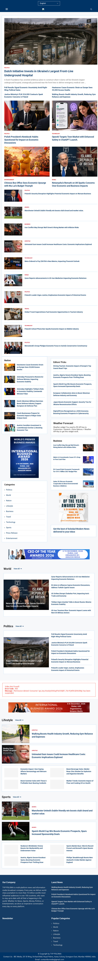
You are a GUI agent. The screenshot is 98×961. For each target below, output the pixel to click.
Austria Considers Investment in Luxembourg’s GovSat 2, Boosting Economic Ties (29, 427)
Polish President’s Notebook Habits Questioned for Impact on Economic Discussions (21, 139)
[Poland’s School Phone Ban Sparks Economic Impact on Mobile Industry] (13, 331)
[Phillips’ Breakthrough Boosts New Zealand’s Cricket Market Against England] (57, 861)
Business (9, 511)
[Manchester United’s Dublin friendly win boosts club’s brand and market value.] (13, 213)
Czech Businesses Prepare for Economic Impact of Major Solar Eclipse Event (29, 415)
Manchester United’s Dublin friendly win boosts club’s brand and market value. (54, 211)
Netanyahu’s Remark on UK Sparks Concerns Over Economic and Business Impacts (25, 604)
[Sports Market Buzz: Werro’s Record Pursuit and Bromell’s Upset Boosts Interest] (57, 849)
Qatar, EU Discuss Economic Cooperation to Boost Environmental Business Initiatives (65, 484)
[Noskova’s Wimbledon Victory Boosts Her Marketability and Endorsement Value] (11, 849)
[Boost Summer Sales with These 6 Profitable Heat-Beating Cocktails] (11, 784)
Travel (8, 517)
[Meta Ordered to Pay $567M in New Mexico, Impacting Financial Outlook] (13, 263)
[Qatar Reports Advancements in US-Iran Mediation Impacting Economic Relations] (13, 280)
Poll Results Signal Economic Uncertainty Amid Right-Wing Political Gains (69, 635)
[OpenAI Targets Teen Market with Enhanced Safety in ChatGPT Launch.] (74, 121)
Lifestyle (9, 506)
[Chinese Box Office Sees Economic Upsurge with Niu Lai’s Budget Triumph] (27, 167)
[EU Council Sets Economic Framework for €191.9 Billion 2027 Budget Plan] (88, 472)
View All (17, 569)
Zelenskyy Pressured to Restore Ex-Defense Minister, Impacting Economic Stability (30, 379)
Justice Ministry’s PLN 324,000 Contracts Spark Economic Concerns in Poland (69, 644)
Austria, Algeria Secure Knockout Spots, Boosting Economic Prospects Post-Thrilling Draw (33, 860)
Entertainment (11, 538)
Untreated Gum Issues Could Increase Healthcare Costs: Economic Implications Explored (58, 244)
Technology (10, 522)
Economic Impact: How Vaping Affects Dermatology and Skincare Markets (33, 771)
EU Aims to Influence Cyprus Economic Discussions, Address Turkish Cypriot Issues (70, 586)
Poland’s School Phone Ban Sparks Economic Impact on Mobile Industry (52, 329)
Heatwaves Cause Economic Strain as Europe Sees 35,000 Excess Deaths (30, 367)
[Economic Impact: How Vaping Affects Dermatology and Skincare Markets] (11, 772)
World (8, 495)
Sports (8, 527)
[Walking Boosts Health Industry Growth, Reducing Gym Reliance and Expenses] (15, 734)
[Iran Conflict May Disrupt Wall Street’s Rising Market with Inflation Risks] (13, 229)
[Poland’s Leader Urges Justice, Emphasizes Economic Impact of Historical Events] (13, 297)
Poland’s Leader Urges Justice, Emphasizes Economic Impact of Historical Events (55, 295)
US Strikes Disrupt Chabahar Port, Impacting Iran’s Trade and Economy (70, 595)
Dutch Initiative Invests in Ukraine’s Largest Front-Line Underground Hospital (24, 662)
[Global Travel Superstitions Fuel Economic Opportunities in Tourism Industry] (13, 314)
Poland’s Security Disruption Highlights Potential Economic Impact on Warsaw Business (58, 194)
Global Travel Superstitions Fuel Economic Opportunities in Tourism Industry (54, 312)
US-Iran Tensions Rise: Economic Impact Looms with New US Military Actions (71, 611)
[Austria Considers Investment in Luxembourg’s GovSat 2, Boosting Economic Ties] (9, 427)
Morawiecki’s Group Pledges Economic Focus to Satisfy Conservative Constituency (56, 346)
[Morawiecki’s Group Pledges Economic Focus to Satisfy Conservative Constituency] (13, 348)
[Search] (91, 9)
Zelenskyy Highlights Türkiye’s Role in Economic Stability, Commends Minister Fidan (30, 391)
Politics (9, 490)
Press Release (11, 533)
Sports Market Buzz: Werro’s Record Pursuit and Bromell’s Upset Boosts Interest (79, 848)
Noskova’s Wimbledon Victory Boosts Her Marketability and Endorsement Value (32, 848)
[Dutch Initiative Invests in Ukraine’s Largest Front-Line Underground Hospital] (50, 51)
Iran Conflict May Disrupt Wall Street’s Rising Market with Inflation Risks (52, 227)
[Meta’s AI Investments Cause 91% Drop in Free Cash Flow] (88, 459)
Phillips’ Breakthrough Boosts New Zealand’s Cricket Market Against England (79, 860)
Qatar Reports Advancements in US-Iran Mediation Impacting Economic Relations (55, 278)
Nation (8, 501)
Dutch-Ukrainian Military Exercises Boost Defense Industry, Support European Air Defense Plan (30, 403)
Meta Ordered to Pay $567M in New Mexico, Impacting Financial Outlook (52, 261)
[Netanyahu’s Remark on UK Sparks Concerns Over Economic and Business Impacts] (74, 167)
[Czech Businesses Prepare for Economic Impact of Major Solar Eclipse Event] (9, 415)
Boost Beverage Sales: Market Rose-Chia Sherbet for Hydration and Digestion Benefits (78, 771)
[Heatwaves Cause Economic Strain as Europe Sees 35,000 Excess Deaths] (9, 367)
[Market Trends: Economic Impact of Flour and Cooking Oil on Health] (57, 784)
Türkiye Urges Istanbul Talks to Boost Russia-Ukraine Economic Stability (71, 603)
